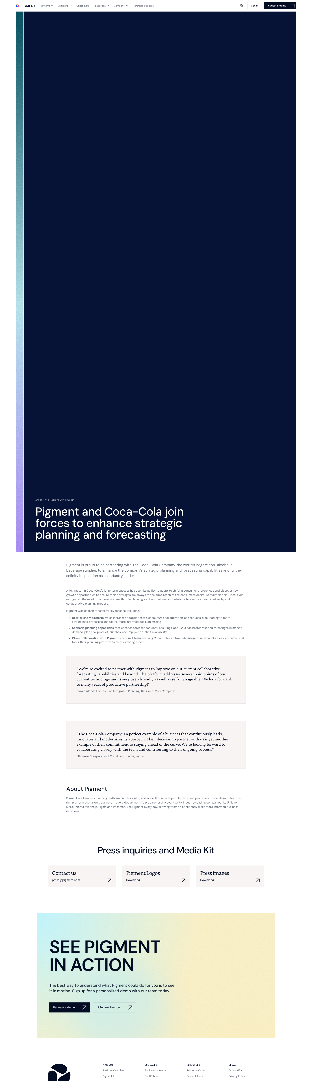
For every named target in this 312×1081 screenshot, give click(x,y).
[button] (46, 6)
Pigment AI (109, 1076)
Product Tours (195, 1076)
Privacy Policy (237, 1076)
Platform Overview (113, 1070)
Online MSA (235, 1070)
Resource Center (196, 1070)
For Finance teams (155, 1070)
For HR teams (153, 1076)
